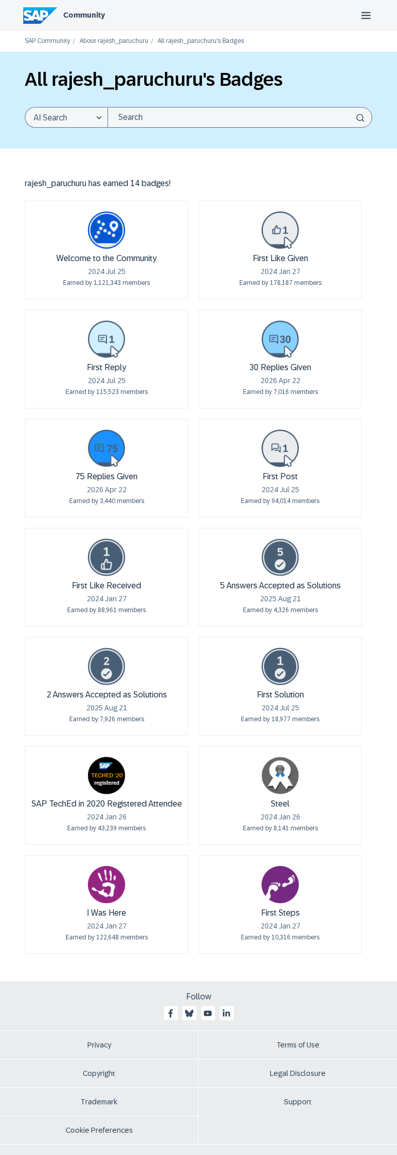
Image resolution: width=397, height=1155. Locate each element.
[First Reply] (106, 339)
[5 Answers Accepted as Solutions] (280, 557)
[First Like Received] (106, 557)
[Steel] (280, 775)
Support (298, 1102)
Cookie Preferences (99, 1130)
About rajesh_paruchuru (114, 41)
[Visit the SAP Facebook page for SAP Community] (170, 1013)
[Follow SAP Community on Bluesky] (189, 1013)
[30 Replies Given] (280, 339)
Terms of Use (298, 1045)
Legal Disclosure (298, 1073)
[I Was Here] (106, 884)
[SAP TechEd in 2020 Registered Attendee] (106, 775)
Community (84, 15)
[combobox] (240, 117)
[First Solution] (280, 666)
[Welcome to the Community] (106, 230)
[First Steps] (280, 884)
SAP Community (47, 41)
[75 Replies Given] (106, 448)
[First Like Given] (280, 230)
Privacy (99, 1045)
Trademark (99, 1102)
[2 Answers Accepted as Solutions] (106, 666)
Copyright (99, 1073)
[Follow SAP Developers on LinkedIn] (226, 1013)
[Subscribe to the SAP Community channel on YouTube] (208, 1013)
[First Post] (280, 448)
